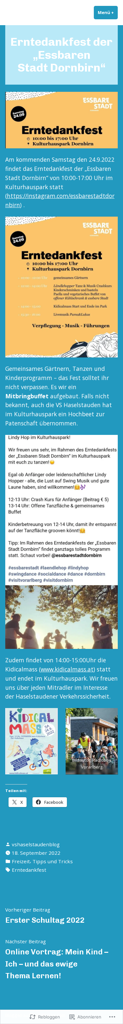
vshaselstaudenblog (36, 844)
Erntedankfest (29, 870)
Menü (108, 12)
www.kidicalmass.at (67, 669)
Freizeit (21, 861)
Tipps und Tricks (52, 861)
